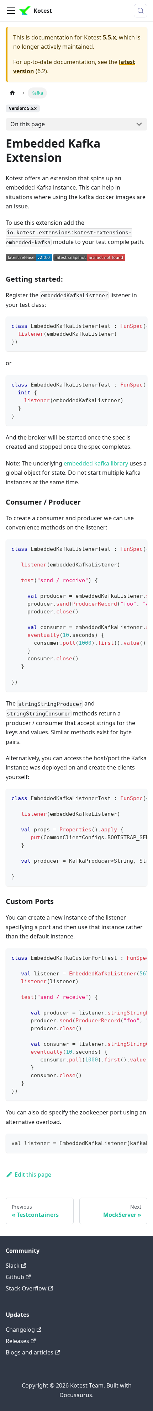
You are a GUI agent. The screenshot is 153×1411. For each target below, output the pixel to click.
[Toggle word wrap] (126, 325)
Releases (17, 1341)
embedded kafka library (96, 463)
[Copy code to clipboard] (138, 325)
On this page (27, 124)
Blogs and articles (29, 1352)
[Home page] (12, 92)
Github (15, 1277)
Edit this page (33, 1174)
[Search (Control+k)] (140, 10)
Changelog (20, 1329)
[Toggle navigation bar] (11, 10)
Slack (13, 1265)
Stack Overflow (26, 1288)
